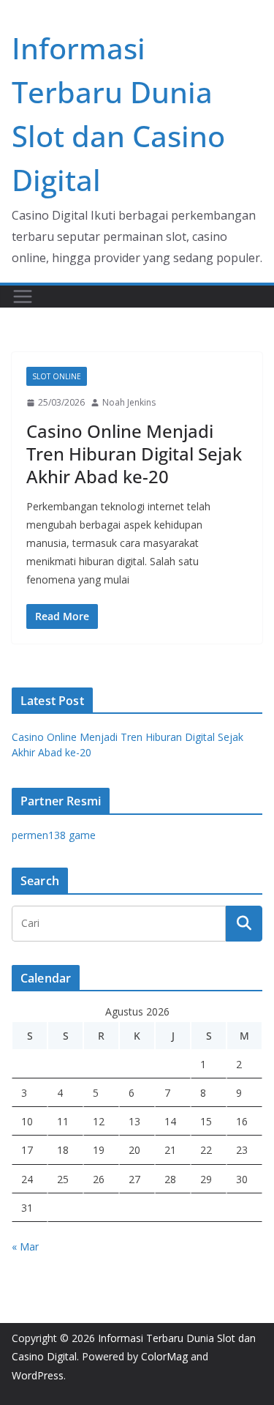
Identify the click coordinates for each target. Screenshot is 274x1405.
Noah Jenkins (129, 402)
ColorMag (164, 1356)
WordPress (38, 1375)
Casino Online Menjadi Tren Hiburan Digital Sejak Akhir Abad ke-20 (134, 453)
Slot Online (56, 376)
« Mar (25, 1246)
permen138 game (54, 835)
